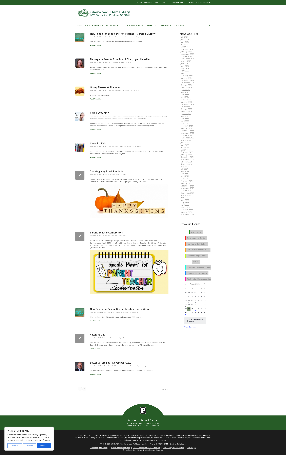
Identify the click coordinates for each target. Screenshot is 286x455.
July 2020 (184, 198)
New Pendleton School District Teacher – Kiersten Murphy (123, 33)
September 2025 (187, 59)
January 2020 (186, 212)
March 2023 (185, 123)
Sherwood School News (122, 37)
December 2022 (187, 130)
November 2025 (187, 54)
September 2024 (187, 87)
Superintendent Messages (128, 366)
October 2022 (186, 135)
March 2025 (185, 73)
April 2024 (185, 97)
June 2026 (185, 39)
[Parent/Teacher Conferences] (79, 236)
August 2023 (186, 114)
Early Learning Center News (123, 116)
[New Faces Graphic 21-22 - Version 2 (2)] (79, 37)
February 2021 (187, 181)
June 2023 (185, 116)
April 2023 (185, 121)
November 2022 (187, 133)
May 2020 (185, 202)
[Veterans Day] (79, 338)
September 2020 (187, 193)
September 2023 (187, 111)
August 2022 (186, 140)
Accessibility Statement (98, 448)
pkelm (124, 174)
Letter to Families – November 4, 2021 (111, 362)
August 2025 (186, 61)
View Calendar (190, 327)
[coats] (79, 147)
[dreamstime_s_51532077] (79, 116)
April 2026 (185, 44)
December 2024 (187, 80)
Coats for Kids (98, 143)
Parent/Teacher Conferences (106, 232)
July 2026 (184, 37)
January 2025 (186, 78)
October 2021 (186, 162)
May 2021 (185, 174)
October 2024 (186, 85)
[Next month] (205, 284)
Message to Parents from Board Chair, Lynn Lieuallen (120, 59)
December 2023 (187, 104)
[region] (29, 439)
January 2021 (186, 183)
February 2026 (187, 49)
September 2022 (187, 138)
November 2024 (187, 83)
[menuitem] (177, 2)
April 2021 (185, 176)
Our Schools (190, 2)
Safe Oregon (191, 448)
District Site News (109, 37)
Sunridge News (116, 118)
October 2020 (186, 190)
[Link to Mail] (141, 2)
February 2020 (187, 209)
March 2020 (185, 207)
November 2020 (187, 188)
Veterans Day (97, 334)
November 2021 (187, 159)
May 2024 (185, 94)
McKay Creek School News (154, 116)
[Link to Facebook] (138, 2)
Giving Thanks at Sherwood (105, 87)
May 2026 (185, 42)
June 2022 (185, 142)
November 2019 (187, 214)
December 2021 (187, 157)
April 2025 (185, 71)
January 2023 (186, 128)
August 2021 (186, 166)
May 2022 (185, 145)
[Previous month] (185, 284)
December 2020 (187, 186)
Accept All (43, 446)
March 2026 (185, 47)
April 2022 (185, 147)
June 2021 (185, 171)
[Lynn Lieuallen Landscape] (79, 63)
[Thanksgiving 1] (79, 91)
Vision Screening (99, 112)
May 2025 (185, 68)
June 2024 (185, 92)
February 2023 (187, 126)
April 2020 (185, 205)
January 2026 (186, 51)
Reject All (29, 446)
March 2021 (185, 178)
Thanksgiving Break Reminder (107, 171)
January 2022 (186, 154)
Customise (15, 446)
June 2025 (185, 66)
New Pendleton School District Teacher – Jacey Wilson (120, 309)
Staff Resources (204, 2)
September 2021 (187, 164)
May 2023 (185, 118)
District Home (177, 2)
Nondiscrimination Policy (120, 448)
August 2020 (186, 195)
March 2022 (185, 150)
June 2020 (185, 200)
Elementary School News (139, 116)
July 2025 (184, 63)
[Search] (209, 25)
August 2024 (186, 90)
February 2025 (187, 75)
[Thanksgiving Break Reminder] (79, 175)
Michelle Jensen (180, 444)
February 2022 (187, 152)
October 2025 (186, 56)
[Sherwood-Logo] (104, 13)
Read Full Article (95, 45)
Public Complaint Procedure (173, 448)
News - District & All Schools (112, 62)
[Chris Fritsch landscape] (79, 366)
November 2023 (187, 107)
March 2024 (185, 99)
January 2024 (186, 102)
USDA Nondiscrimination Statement (146, 448)
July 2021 (184, 169)
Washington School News (128, 118)
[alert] (197, 320)
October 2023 (186, 109)
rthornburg (135, 37)
